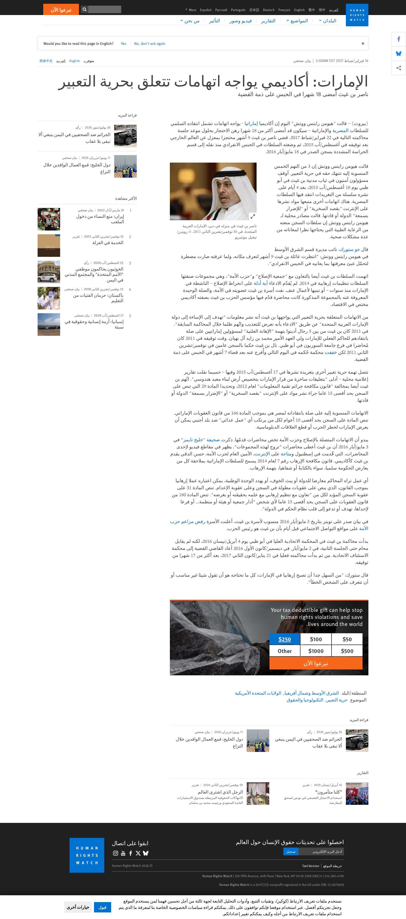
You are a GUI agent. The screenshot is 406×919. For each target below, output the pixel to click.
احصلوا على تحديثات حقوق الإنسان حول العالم (290, 842)
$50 (347, 639)
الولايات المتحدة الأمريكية (258, 693)
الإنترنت (262, 454)
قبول (102, 907)
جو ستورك (350, 249)
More (189, 10)
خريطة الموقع (332, 866)
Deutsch (269, 10)
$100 (316, 639)
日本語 (254, 10)
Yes (123, 43)
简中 (322, 10)
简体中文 (46, 61)
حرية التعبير (337, 699)
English (299, 10)
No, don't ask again (149, 43)
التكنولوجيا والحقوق (305, 699)
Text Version (310, 866)
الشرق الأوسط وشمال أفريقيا (312, 693)
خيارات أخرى (78, 907)
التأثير (214, 20)
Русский (221, 10)
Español (205, 10)
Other (285, 651)
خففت (331, 352)
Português (238, 10)
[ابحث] (84, 9)
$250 (284, 639)
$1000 (316, 651)
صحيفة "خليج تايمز (201, 439)
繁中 (311, 10)
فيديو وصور (241, 20)
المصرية (340, 130)
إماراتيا (251, 123)
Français (284, 10)
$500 (347, 651)
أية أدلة (261, 283)
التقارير (268, 20)
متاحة (286, 454)
